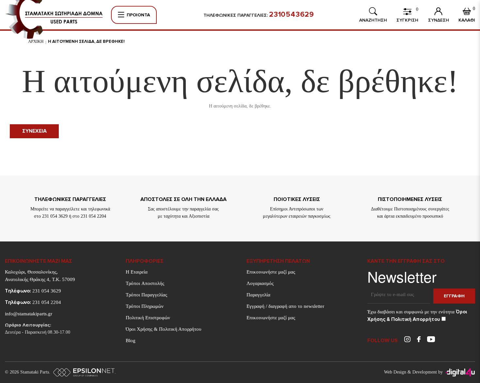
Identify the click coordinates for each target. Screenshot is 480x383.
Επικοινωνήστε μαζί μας (271, 272)
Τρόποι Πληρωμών (145, 306)
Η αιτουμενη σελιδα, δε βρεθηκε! (86, 41)
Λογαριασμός (260, 283)
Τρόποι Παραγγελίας (146, 294)
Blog (131, 340)
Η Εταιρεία (137, 272)
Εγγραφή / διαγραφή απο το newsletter (285, 306)
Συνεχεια (34, 131)
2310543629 (291, 14)
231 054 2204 (33, 302)
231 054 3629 (33, 290)
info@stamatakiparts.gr (28, 313)
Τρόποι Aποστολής (145, 283)
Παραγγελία (258, 294)
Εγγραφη (454, 296)
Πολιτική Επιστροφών (148, 317)
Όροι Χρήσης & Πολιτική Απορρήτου (163, 329)
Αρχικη (35, 41)
